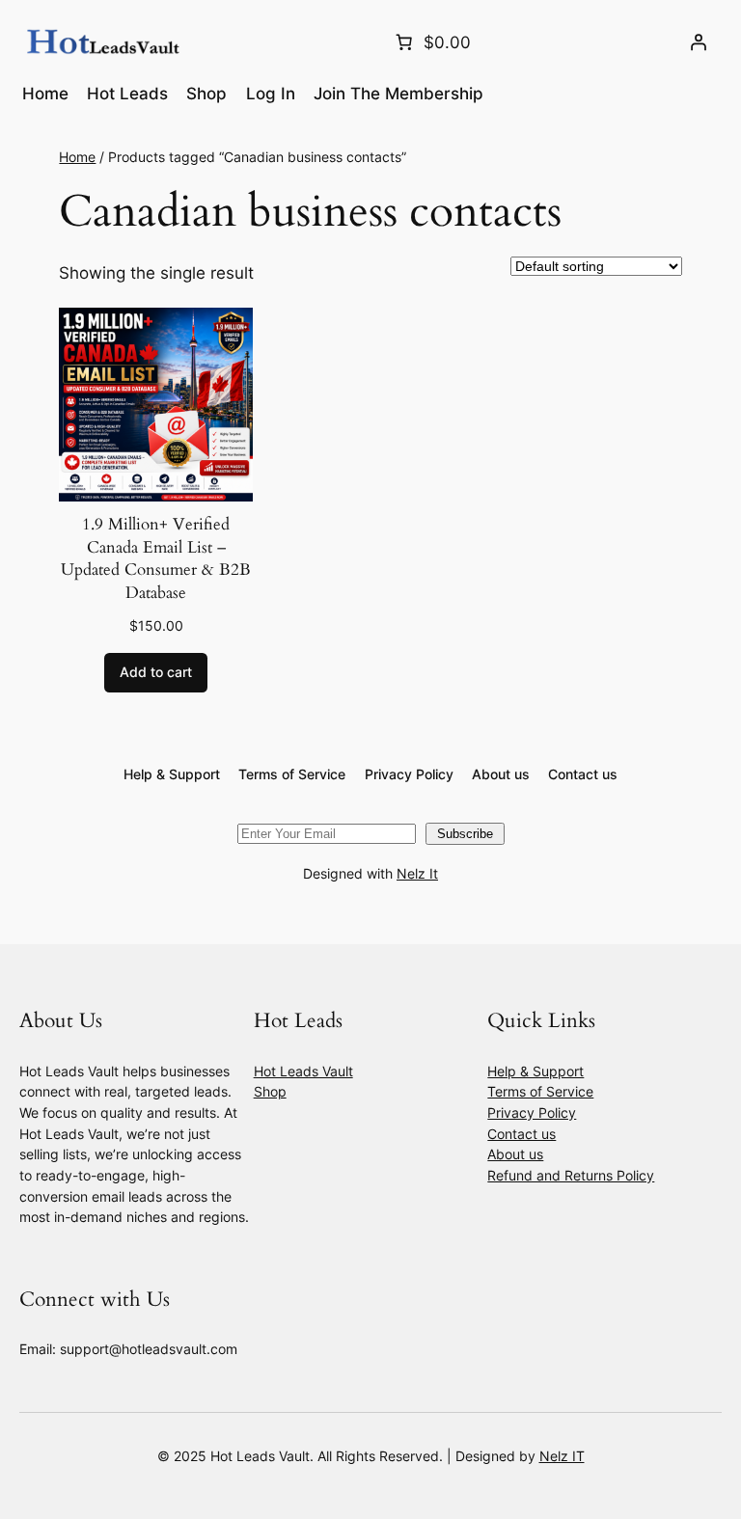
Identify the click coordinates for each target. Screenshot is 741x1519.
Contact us (521, 1134)
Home (77, 157)
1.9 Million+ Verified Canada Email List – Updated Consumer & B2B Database (156, 558)
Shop (270, 1091)
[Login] (698, 42)
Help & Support (535, 1071)
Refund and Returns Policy (570, 1175)
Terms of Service (540, 1091)
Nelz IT (562, 1456)
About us (515, 1154)
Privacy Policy (531, 1112)
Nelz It (417, 873)
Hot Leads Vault (303, 1071)
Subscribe (465, 834)
